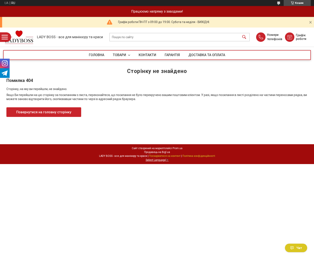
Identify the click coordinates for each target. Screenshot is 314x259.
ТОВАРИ (120, 55)
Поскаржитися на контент (164, 155)
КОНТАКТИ (147, 55)
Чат (299, 248)
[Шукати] (244, 37)
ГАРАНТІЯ (172, 55)
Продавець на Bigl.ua (157, 152)
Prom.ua (177, 148)
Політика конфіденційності (198, 155)
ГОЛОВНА (96, 55)
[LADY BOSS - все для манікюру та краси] (19, 37)
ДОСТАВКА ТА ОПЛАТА (206, 55)
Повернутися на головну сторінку (43, 112)
